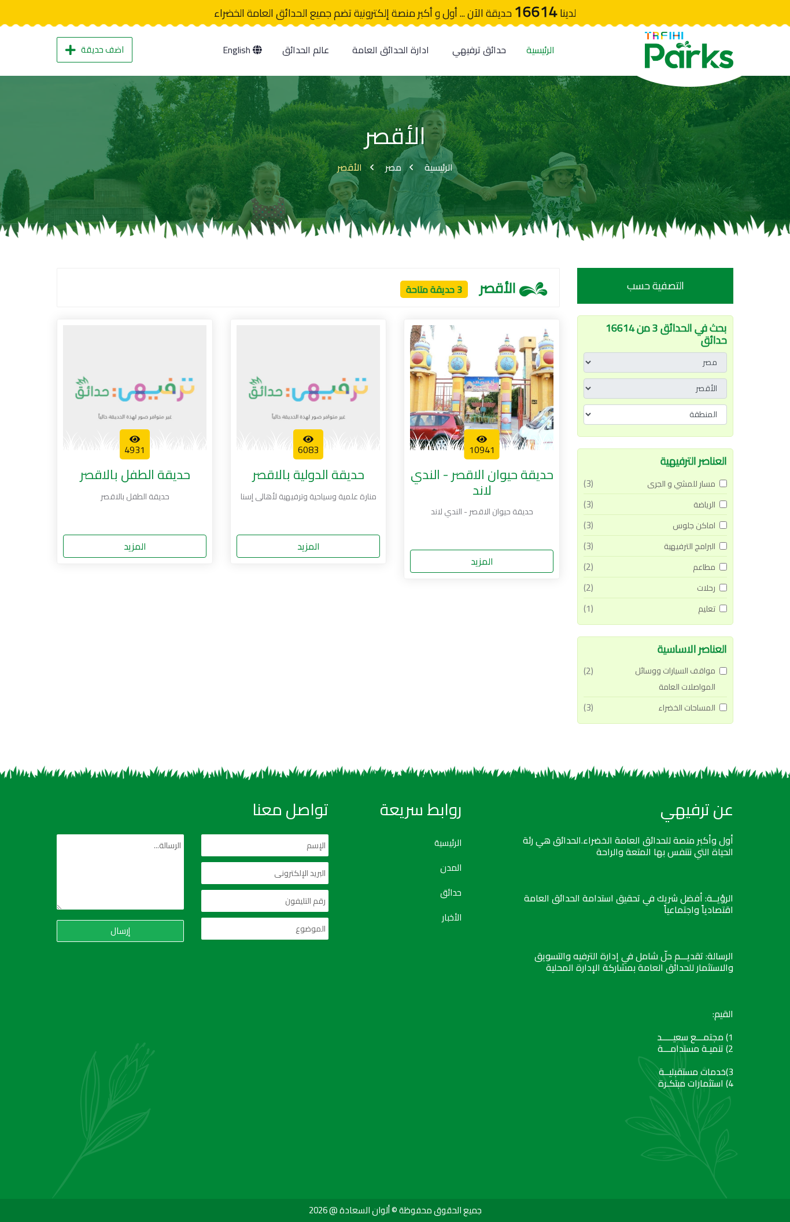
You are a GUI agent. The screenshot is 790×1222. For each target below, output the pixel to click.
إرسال (120, 930)
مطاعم (704, 567)
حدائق (451, 893)
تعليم (706, 608)
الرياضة (704, 504)
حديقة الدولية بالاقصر (308, 474)
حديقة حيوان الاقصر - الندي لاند (482, 482)
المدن (451, 868)
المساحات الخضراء (686, 707)
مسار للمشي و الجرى (681, 483)
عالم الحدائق (305, 49)
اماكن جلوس (694, 525)
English (238, 49)
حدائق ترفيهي (479, 49)
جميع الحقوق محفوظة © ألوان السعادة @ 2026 (395, 1210)
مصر (393, 167)
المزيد (482, 561)
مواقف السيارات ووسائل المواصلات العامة (675, 678)
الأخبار (452, 917)
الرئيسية (540, 49)
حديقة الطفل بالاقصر (135, 474)
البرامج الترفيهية (689, 546)
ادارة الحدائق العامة (390, 49)
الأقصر (349, 167)
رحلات (706, 587)
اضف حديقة (102, 49)
